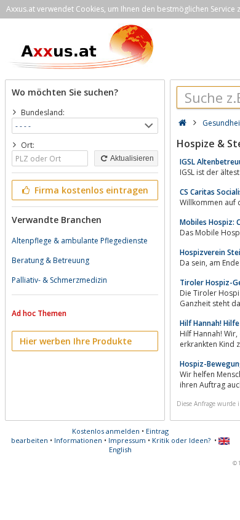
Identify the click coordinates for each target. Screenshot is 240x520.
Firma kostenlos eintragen (90, 190)
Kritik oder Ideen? (181, 440)
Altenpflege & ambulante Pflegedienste (80, 240)
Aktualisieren (131, 158)
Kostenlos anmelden (106, 431)
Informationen (78, 440)
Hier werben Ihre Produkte (76, 341)
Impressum (127, 440)
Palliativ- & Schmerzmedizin (59, 280)
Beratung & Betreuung (50, 260)
